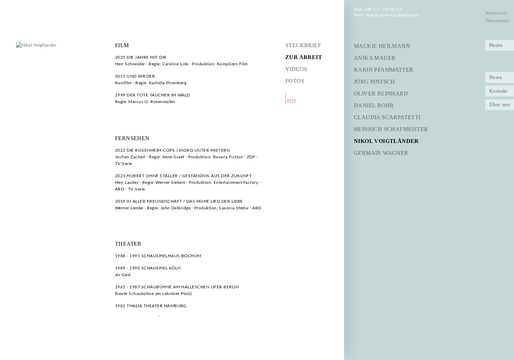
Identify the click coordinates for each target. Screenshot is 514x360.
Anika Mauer (374, 58)
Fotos (294, 81)
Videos (296, 69)
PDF (292, 101)
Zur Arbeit (303, 57)
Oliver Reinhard (381, 93)
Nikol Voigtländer (386, 141)
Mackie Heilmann (382, 46)
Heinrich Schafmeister (391, 129)
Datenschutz (497, 20)
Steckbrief (303, 45)
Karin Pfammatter (383, 70)
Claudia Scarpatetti (387, 117)
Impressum (496, 12)
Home (496, 45)
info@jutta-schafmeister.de (393, 14)
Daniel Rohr (374, 105)
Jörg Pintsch (374, 82)
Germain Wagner (381, 153)
